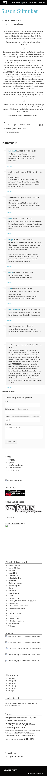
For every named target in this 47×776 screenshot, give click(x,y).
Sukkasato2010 (9, 730)
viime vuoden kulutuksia (28, 63)
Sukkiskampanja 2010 (20, 730)
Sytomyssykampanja (33, 730)
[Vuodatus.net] (10, 770)
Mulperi (10, 588)
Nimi (7, 401)
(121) (12, 681)
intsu (10, 218)
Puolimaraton (12, 24)
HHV (28, 717)
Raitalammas (13, 603)
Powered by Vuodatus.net (35, 773)
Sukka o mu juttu (14, 618)
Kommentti (8, 424)
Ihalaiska (11, 570)
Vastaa (9, 166)
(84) (11, 678)
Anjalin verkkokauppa (15, 756)
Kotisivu (23, 416)
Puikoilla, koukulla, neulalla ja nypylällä (22, 601)
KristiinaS (12, 151)
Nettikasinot (16, 2)
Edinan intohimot (14, 565)
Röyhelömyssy (13, 470)
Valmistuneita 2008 (12, 733)
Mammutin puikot (14, 586)
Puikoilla (23, 728)
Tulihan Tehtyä (13, 623)
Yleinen (28, 738)
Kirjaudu (42, 2)
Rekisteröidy (32, 2)
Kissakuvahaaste (20, 720)
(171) (12, 686)
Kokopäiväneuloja (14, 578)
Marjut (10, 240)
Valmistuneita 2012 (12, 739)
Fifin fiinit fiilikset (14, 568)
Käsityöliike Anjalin (20, 128)
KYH (13, 720)
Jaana (10, 272)
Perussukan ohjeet (14, 468)
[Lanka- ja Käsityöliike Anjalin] (12, 537)
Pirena (10, 596)
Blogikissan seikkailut (15, 717)
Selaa (25, 2)
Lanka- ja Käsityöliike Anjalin (15, 523)
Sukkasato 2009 (30, 728)
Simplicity (11, 611)
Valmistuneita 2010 (12, 735)
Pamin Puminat (13, 593)
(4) (11, 691)
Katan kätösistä (13, 575)
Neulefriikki (12, 591)
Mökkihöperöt (12, 727)
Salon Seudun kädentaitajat (18, 606)
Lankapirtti (12, 580)
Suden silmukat (13, 616)
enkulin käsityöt (14, 310)
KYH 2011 (11, 460)
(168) (12, 688)
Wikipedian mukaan (22, 86)
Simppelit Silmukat (15, 613)
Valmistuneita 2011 (12, 132)
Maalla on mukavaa (15, 583)
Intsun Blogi (12, 573)
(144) (12, 683)
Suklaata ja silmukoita (16, 621)
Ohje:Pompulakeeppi (15, 465)
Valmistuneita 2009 (26, 733)
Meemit (33, 724)
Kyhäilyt (11, 463)
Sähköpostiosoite (16, 409)
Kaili (10, 289)
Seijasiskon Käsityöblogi (17, 608)
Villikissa (11, 626)
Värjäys (21, 739)
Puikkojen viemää (14, 598)
